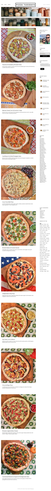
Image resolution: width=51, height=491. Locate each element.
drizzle (41, 242)
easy (46, 242)
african (45, 224)
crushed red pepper (43, 239)
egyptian (41, 244)
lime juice (41, 267)
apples (48, 225)
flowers (41, 249)
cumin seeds (42, 241)
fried (46, 249)
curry (45, 241)
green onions (44, 255)
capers (45, 232)
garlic (49, 250)
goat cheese (44, 252)
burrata (43, 230)
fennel (44, 244)
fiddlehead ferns (42, 247)
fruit (43, 250)
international (46, 260)
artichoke (41, 227)
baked (49, 227)
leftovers (48, 264)
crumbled (47, 238)
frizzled (41, 250)
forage (44, 249)
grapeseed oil (47, 253)
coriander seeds (42, 238)
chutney (43, 235)
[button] (9, 4)
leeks (45, 264)
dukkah (44, 242)
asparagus (45, 227)
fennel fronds (42, 246)
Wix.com (32, 488)
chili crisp (48, 233)
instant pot (41, 260)
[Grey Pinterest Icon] (46, 4)
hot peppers (42, 258)
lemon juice (44, 266)
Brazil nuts (41, 224)
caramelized (42, 233)
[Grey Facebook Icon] (45, 4)
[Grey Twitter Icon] (48, 4)
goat (40, 252)
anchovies (44, 225)
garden (46, 250)
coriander (44, 236)
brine (41, 230)
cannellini (41, 232)
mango (45, 271)
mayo (48, 271)
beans (44, 228)
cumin (48, 239)
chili (45, 233)
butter (46, 230)
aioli (47, 224)
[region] (45, 39)
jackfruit (41, 261)
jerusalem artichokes (43, 263)
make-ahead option (43, 269)
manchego (41, 271)
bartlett (41, 228)
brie (49, 228)
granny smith (42, 253)
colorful (41, 236)
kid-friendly (42, 264)
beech (47, 228)
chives (41, 235)
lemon (41, 266)
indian (45, 258)
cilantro (47, 235)
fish (46, 247)
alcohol (41, 225)
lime (47, 266)
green (41, 255)
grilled (48, 255)
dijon (48, 241)
